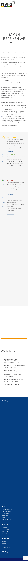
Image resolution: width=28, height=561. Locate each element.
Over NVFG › (5, 531)
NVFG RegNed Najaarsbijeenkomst (15, 365)
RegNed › (4, 543)
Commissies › (5, 529)
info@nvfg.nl (5, 515)
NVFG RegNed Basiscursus (12, 375)
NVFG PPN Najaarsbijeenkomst (14, 379)
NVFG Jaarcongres (10, 370)
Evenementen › (6, 527)
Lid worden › (5, 533)
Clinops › (4, 541)
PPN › (3, 545)
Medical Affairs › (6, 547)
